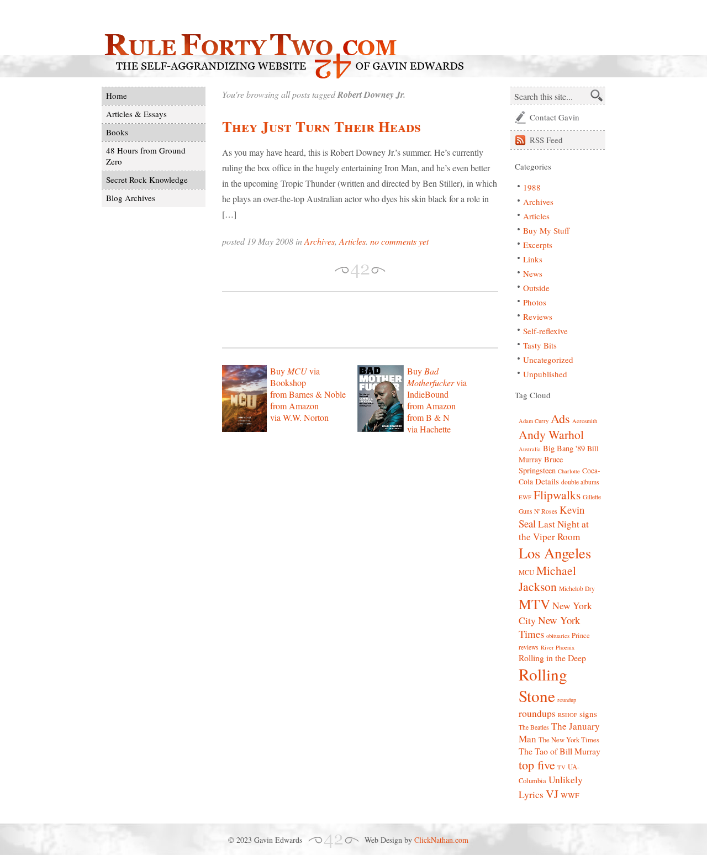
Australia (530, 449)
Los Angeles (555, 552)
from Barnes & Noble (308, 394)
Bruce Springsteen (541, 465)
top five (537, 765)
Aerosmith (584, 421)
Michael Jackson (547, 578)
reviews (529, 647)
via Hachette (429, 429)
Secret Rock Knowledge (147, 179)
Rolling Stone (543, 684)
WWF (570, 795)
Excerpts (537, 244)
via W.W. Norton (299, 417)
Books (117, 132)
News (532, 273)
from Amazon (294, 405)
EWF (525, 497)
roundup (566, 700)
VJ (552, 793)
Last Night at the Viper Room (554, 530)
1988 (532, 187)
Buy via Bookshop (295, 376)
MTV (534, 603)
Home (116, 95)
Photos (534, 302)
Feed (546, 139)
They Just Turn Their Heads (321, 126)
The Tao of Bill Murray (559, 751)
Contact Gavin (554, 117)
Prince (581, 635)
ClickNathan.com (441, 840)
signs (588, 713)
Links (532, 259)
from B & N (428, 417)
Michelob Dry (577, 588)
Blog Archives (130, 197)
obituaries (557, 636)
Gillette (592, 497)
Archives (319, 241)
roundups (537, 713)
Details (547, 481)
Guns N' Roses (538, 511)
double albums (580, 482)
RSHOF (567, 715)
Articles (352, 241)
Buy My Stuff (546, 230)
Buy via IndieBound (437, 382)
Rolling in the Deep (552, 657)
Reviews (537, 316)
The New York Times (569, 740)
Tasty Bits (540, 345)
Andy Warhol (551, 434)
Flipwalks (557, 495)
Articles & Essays (136, 113)
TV (561, 767)
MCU (526, 572)
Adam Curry (533, 421)
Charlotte (569, 471)
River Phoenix (557, 647)
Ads (560, 418)
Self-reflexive (545, 330)
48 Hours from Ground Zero (146, 156)
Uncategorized (548, 359)
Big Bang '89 (564, 448)
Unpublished (545, 373)
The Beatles (534, 727)
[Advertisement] (351, 319)
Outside (536, 287)
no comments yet (399, 241)
